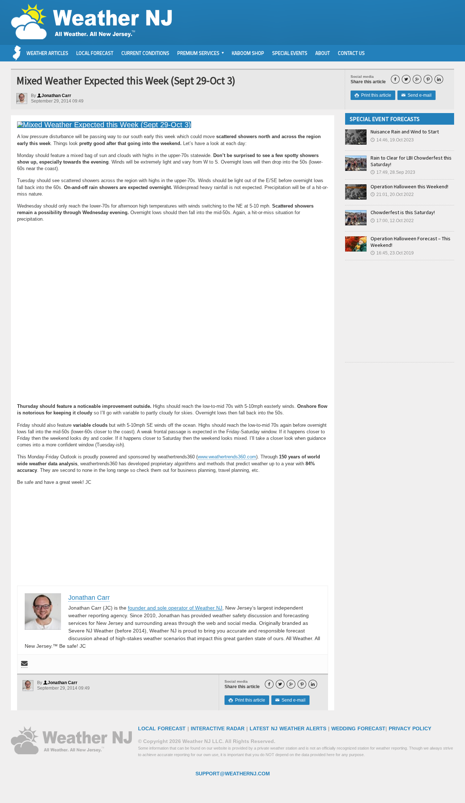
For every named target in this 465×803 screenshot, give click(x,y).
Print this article (373, 95)
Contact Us (351, 53)
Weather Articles (47, 53)
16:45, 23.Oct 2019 (392, 253)
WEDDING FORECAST (358, 728)
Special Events (289, 53)
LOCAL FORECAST (162, 728)
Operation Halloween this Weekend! (409, 186)
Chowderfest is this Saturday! (403, 212)
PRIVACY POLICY (410, 728)
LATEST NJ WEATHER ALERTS (288, 728)
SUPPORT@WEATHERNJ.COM (232, 773)
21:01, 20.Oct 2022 (392, 194)
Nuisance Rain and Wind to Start (405, 131)
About (322, 53)
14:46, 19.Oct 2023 (392, 139)
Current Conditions (145, 53)
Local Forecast (94, 53)
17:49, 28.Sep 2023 (393, 172)
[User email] (24, 664)
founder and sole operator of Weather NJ (175, 608)
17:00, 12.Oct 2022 (392, 220)
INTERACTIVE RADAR (217, 728)
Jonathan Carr (54, 95)
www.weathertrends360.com (227, 456)
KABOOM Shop (248, 53)
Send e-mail (416, 95)
